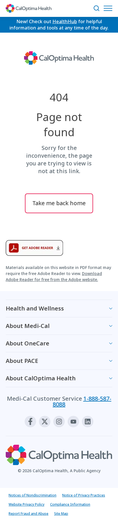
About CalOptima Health (41, 378)
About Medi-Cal (28, 326)
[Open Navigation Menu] (109, 8)
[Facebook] (30, 421)
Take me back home (59, 203)
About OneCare (27, 343)
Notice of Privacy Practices (83, 495)
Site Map (61, 513)
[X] (44, 421)
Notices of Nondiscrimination (32, 495)
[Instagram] (59, 421)
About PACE (22, 361)
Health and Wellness (35, 308)
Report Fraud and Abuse (28, 513)
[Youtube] (73, 421)
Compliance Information (70, 504)
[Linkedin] (87, 421)
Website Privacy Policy (26, 504)
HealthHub (64, 21)
